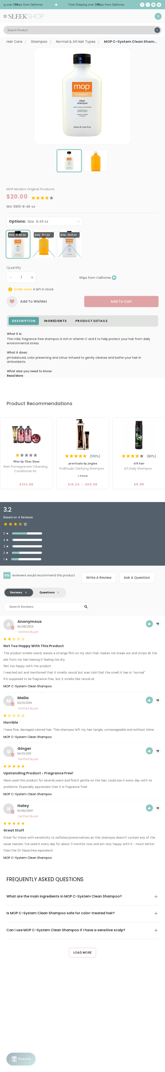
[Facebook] (142, 5)
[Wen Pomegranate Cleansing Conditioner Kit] (26, 434)
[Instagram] (153, 5)
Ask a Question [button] (137, 577)
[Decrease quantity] (10, 277)
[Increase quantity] (32, 277)
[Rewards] (21, 1059)
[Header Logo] (26, 16)
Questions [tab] (47, 592)
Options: (28, 221)
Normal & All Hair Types (75, 41)
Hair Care (14, 41)
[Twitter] (148, 5)
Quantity (13, 268)
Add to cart (121, 301)
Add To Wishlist (33, 301)
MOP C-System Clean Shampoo (27, 686)
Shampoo (39, 41)
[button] (149, 623)
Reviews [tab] (16, 592)
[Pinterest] (159, 5)
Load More (82, 952)
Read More (15, 376)
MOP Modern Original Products (30, 189)
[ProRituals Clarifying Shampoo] (83, 434)
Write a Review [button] (99, 577)
